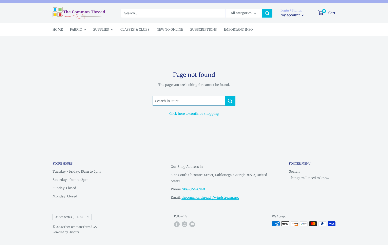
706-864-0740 (193, 189)
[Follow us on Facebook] (177, 224)
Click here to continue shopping (194, 114)
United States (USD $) (69, 217)
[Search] (267, 13)
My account (290, 15)
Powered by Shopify (66, 232)
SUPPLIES (101, 29)
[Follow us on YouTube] (192, 224)
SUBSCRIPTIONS (203, 29)
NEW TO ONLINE (170, 29)
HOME (58, 29)
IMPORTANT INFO (238, 29)
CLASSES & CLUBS (135, 29)
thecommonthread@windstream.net (210, 197)
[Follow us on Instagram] (184, 224)
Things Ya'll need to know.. (310, 178)
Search (294, 171)
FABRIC (76, 29)
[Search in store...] (230, 101)
